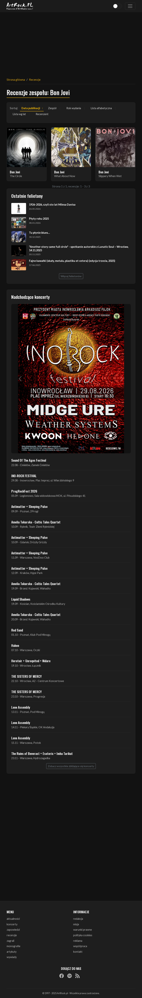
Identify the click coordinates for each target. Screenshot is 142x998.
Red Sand (17, 630)
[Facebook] (61, 975)
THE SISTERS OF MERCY (26, 676)
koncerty (12, 924)
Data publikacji (30, 108)
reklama (77, 940)
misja (76, 924)
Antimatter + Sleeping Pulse (29, 506)
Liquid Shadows (20, 599)
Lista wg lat (19, 114)
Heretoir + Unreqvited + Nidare (30, 660)
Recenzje (34, 79)
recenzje (12, 935)
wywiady (12, 957)
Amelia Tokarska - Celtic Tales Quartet (35, 522)
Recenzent (42, 114)
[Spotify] (69, 975)
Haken (15, 645)
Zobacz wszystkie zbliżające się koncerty (71, 766)
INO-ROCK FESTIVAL (24, 475)
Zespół (52, 108)
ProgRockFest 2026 (24, 491)
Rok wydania (73, 108)
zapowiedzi (13, 929)
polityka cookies (82, 935)
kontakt (77, 951)
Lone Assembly (20, 707)
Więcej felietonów (71, 276)
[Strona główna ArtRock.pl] (20, 6)
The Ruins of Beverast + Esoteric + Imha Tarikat (42, 753)
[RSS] (77, 975)
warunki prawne (82, 929)
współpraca (80, 946)
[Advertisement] (71, 42)
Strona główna (16, 79)
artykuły (11, 951)
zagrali (10, 940)
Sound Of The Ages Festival (28, 460)
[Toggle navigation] (130, 6)
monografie (13, 946)
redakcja (78, 918)
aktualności (13, 918)
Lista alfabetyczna (101, 108)
